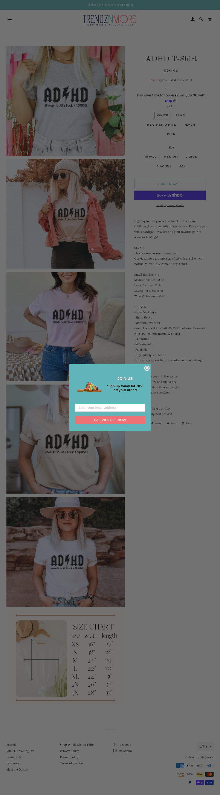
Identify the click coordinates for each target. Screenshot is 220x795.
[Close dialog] (147, 368)
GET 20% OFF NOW (110, 420)
